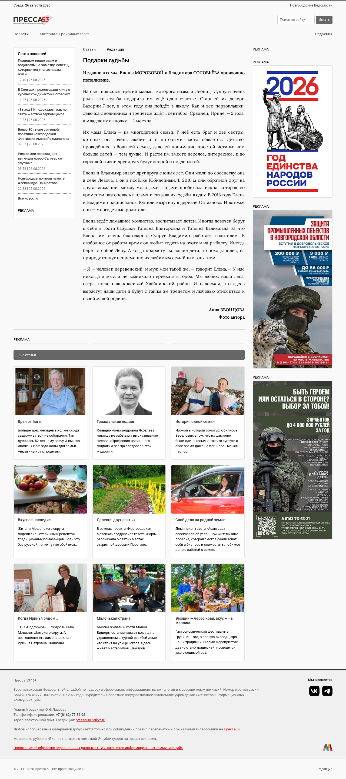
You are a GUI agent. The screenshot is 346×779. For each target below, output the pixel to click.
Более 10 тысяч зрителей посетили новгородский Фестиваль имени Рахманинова (43, 134)
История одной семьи (195, 421)
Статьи (89, 49)
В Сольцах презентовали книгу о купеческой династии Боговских (44, 91)
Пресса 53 (232, 729)
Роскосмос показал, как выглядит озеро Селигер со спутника (40, 158)
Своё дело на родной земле (200, 520)
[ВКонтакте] (314, 691)
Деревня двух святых (116, 520)
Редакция (323, 34)
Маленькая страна (114, 618)
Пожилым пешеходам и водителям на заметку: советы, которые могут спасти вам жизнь (43, 67)
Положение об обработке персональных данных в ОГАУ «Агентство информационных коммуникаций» (98, 748)
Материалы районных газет (64, 34)
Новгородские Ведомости (311, 5)
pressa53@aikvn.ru (90, 720)
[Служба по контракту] (292, 460)
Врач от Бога (29, 421)
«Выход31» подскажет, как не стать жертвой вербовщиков (42, 111)
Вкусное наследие (34, 520)
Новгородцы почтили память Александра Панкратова (41, 180)
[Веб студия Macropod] (327, 747)
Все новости (28, 198)
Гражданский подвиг (116, 421)
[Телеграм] (327, 691)
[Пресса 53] (85, 20)
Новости (21, 34)
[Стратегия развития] (292, 131)
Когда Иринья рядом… (38, 618)
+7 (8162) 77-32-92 (70, 715)
